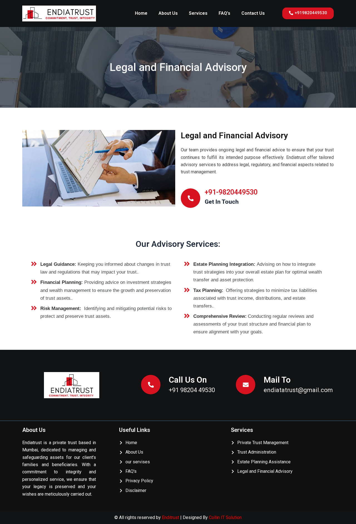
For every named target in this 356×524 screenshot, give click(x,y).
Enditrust (171, 517)
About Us (168, 13)
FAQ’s (224, 13)
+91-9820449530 (231, 192)
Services (198, 13)
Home (141, 13)
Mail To (277, 380)
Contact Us (253, 13)
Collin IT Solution (225, 517)
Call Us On (188, 380)
